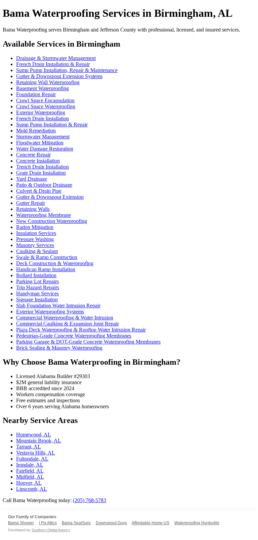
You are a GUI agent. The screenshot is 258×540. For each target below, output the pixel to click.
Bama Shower (21, 523)
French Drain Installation (42, 118)
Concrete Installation (38, 161)
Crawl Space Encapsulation (45, 100)
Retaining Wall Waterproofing (48, 82)
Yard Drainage (31, 179)
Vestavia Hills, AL (35, 453)
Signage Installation (37, 299)
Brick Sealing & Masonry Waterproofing (59, 348)
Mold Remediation (36, 130)
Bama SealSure (76, 523)
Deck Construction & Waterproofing (54, 263)
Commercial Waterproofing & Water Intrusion (64, 317)
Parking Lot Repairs (37, 281)
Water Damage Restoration (44, 149)
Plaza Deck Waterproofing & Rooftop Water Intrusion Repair (81, 330)
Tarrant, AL (28, 446)
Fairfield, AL (30, 471)
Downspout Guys (111, 523)
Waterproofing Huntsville (196, 523)
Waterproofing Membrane (43, 215)
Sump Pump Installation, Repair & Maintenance (67, 70)
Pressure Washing (35, 239)
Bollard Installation (36, 275)
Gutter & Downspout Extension (50, 197)
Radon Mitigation (34, 227)
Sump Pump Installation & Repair (52, 124)
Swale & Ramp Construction (46, 257)
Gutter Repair (30, 203)
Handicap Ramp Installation (45, 269)
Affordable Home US (150, 523)
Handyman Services (37, 293)
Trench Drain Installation (42, 167)
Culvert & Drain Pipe (38, 191)
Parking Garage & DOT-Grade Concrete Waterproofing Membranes (88, 342)
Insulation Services (36, 233)
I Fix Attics (48, 523)
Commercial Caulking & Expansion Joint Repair (67, 323)
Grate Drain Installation (41, 173)
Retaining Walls (33, 209)
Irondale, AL (29, 465)
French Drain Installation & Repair (53, 64)
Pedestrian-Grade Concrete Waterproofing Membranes (73, 336)
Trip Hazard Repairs (37, 287)
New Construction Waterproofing (51, 221)
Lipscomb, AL (31, 489)
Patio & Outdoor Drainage (44, 185)
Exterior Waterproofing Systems (50, 311)
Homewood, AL (33, 434)
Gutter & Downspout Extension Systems (59, 76)
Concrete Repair (33, 155)
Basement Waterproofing (42, 88)
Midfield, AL (30, 477)
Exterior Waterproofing (40, 112)
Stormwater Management (43, 136)
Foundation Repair (36, 94)
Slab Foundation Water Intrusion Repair (58, 305)
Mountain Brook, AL (38, 440)
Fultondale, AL (32, 459)
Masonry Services (35, 245)
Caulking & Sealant (37, 251)
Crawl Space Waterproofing (45, 106)
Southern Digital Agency (51, 530)
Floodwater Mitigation (39, 142)
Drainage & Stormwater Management (56, 58)
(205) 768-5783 (89, 500)
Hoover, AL (29, 483)
